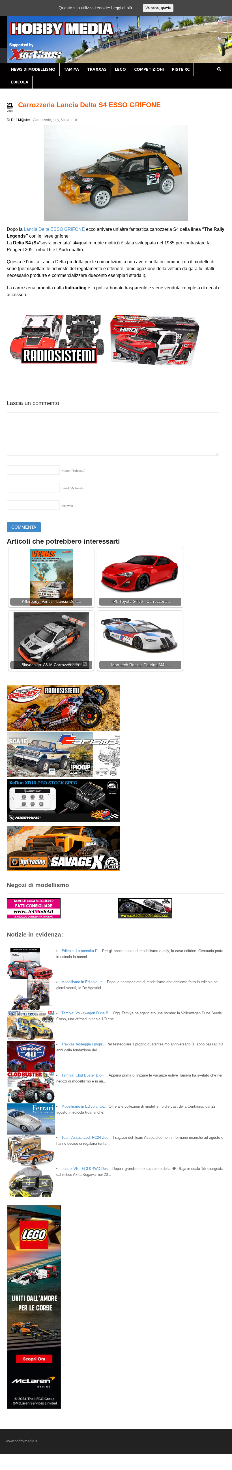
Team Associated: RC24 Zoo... (86, 1137)
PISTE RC (181, 69)
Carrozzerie (42, 120)
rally (56, 120)
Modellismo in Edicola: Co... (84, 1106)
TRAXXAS (97, 69)
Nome (73, 470)
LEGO (120, 69)
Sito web (67, 505)
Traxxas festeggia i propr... (83, 1044)
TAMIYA (71, 69)
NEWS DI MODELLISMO (33, 69)
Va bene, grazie (158, 8)
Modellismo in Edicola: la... (83, 982)
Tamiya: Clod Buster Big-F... (84, 1075)
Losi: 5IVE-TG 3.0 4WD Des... (86, 1168)
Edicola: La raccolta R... (81, 951)
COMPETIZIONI (149, 69)
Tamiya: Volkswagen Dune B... (86, 1013)
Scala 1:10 (69, 120)
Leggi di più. (122, 7)
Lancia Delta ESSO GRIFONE (54, 229)
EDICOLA (19, 82)
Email (73, 488)
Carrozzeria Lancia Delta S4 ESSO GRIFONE (89, 105)
